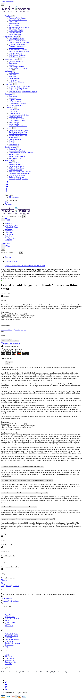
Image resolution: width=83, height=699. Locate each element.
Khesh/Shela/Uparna (15, 137)
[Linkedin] (7, 191)
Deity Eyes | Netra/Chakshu (18, 126)
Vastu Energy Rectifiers (16, 67)
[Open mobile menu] (3, 249)
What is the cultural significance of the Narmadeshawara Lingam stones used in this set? (28, 519)
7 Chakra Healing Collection (18, 49)
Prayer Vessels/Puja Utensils (18, 20)
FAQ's (7, 620)
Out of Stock (5, 341)
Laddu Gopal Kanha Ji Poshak (19, 130)
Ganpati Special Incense (16, 39)
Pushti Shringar (14, 145)
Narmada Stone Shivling (17, 151)
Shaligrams (8, 160)
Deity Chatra (13, 111)
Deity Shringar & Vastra (16, 118)
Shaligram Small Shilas (16, 168)
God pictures (13, 80)
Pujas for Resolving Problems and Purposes (23, 92)
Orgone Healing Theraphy (17, 103)
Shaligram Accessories (16, 164)
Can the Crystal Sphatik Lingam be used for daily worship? (19, 507)
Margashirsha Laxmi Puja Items (19, 115)
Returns (7, 624)
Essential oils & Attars (16, 31)
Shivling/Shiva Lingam (12, 643)
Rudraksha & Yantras (11, 59)
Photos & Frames (14, 78)
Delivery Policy (10, 622)
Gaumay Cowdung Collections (19, 42)
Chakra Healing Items (16, 105)
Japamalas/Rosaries (15, 32)
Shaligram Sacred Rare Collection (20, 171)
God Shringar (9, 107)
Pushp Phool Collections (17, 57)
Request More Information (11, 344)
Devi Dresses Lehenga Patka (18, 132)
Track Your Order (10, 662)
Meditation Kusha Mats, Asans (19, 27)
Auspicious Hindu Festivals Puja (19, 86)
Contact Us (8, 664)
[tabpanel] (41, 415)
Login (7, 655)
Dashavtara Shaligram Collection (19, 173)
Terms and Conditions (12, 618)
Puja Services (9, 84)
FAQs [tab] (7, 364)
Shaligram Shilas (14, 162)
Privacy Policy (9, 626)
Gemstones (8, 94)
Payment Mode (10, 617)
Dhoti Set (12, 141)
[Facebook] (7, 183)
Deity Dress (8, 128)
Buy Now (15, 341)
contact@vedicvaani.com (11, 601)
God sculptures (14, 73)
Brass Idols (12, 75)
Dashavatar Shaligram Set (17, 175)
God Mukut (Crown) (15, 117)
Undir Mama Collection (16, 82)
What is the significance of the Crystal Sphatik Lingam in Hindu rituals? (22, 466)
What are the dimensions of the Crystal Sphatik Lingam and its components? (24, 493)
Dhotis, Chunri (13, 22)
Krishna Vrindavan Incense (17, 40)
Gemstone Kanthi (14, 113)
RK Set (11, 143)
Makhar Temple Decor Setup (18, 135)
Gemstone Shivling (15, 149)
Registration (9, 656)
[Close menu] (2, 4)
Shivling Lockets (14, 154)
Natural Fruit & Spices (16, 53)
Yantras (11, 65)
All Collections (5, 243)
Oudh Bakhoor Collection (17, 55)
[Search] (24, 216)
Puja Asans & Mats (15, 23)
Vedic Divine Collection (16, 48)
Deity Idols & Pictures (12, 639)
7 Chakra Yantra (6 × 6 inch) (18, 68)
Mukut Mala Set (14, 124)
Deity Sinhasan (14, 109)
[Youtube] (7, 187)
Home (9, 257)
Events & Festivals (15, 34)
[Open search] (3, 219)
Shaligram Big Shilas (15, 170)
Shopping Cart (9, 660)
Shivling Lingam (10, 147)
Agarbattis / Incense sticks (17, 46)
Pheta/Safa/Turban (15, 139)
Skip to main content (7, 2)
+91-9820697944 (6, 598)
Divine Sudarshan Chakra (17, 120)
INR (6, 202)
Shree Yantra (13, 63)
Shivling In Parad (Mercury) (18, 156)
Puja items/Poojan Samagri (17, 18)
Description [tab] (9, 362)
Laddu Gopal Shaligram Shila (18, 179)
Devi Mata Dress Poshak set (18, 134)
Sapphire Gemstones (15, 100)
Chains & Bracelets (15, 101)
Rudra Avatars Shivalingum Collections (21, 153)
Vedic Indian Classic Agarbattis (19, 51)
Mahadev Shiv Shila (15, 158)
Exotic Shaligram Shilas (16, 166)
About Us (8, 615)
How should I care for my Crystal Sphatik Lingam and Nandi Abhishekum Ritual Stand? (27, 480)
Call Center (14, 197)
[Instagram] (7, 189)
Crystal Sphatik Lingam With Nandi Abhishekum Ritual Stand (25, 266)
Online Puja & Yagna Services (18, 88)
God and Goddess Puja (16, 90)
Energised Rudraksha (16, 61)
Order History (9, 658)
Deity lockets (13, 96)
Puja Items (8, 16)
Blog (6, 647)
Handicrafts (12, 76)
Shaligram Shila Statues (16, 177)
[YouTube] (6, 685)
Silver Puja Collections (16, 29)
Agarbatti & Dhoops (11, 37)
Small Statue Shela (15, 122)
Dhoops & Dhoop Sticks (17, 44)
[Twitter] (7, 185)
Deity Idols (8, 71)
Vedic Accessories (14, 25)
